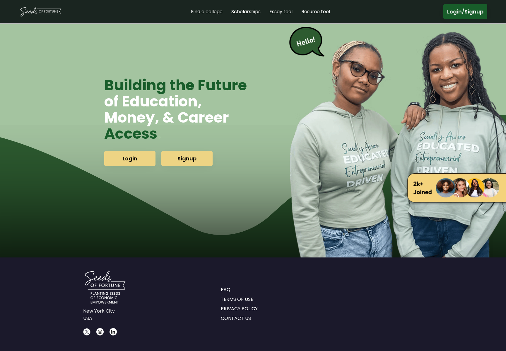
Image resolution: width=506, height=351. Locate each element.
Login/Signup (465, 11)
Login (130, 158)
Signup (186, 158)
